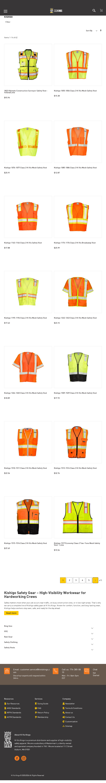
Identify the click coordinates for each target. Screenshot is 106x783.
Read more (11, 613)
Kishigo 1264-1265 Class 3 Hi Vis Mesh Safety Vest (25, 393)
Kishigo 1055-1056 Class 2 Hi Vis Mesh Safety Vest (75, 91)
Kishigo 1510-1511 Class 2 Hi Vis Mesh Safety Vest (25, 468)
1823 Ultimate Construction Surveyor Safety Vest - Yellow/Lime (26, 92)
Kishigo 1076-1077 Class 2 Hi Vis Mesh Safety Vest (25, 168)
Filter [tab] (8, 22)
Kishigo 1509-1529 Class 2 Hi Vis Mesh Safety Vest (75, 393)
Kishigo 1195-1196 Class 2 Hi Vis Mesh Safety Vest (25, 318)
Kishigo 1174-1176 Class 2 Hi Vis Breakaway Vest (75, 243)
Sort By (89, 31)
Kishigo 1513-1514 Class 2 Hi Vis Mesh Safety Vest (75, 468)
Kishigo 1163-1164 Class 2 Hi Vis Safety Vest (23, 243)
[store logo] (56, 10)
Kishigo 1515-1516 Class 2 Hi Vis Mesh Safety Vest (25, 543)
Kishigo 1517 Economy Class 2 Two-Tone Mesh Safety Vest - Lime (77, 544)
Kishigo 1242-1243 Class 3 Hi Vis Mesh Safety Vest (75, 318)
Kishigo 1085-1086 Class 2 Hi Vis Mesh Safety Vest (75, 168)
